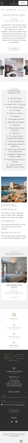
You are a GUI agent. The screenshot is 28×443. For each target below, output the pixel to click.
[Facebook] (12, 422)
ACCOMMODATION (11, 10)
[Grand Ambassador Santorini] (14, 326)
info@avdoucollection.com (14, 384)
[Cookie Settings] (21, 441)
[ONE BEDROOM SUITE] (14, 269)
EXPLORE (14, 297)
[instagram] (16, 422)
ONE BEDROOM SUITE (14, 286)
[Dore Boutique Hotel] (13, 344)
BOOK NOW (23, 2)
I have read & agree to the (13, 405)
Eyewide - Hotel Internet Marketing (17, 435)
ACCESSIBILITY (9, 358)
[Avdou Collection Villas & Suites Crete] (14, 3)
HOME (2, 10)
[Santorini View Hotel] (14, 335)
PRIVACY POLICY (18, 356)
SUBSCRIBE (14, 411)
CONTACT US (8, 354)
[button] (2, 68)
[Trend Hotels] (14, 316)
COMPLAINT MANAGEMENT (17, 359)
